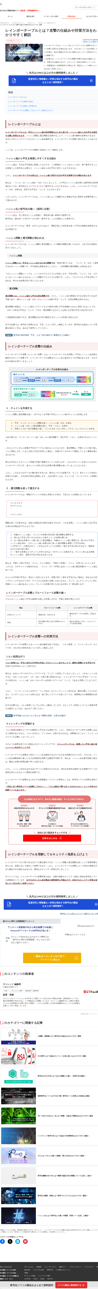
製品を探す (31, 16)
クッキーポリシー (89, 1267)
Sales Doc (50, 1279)
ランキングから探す (51, 16)
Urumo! (35, 1279)
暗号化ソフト (32, 22)
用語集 (26, 1273)
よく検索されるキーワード (63, 1270)
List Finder (27, 1279)
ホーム (10, 16)
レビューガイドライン (50, 1267)
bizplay (42, 1279)
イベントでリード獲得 (44, 1276)
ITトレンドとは (28, 1267)
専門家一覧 (50, 1270)
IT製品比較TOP (4, 22)
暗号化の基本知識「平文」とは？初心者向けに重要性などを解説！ (42, 335)
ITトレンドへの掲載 (29, 1276)
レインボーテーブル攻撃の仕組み (20, 101)
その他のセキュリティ (18, 22)
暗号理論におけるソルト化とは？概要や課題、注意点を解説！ (40, 716)
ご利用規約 (39, 1267)
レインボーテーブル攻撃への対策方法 (22, 106)
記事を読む (72, 16)
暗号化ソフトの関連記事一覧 (46, 22)
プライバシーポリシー (75, 1267)
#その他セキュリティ (14, 41)
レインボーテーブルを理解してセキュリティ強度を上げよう (30, 110)
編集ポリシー (62, 1267)
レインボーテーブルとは (17, 97)
